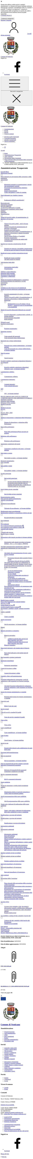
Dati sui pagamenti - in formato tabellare (15, 760)
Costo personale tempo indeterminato (14, 338)
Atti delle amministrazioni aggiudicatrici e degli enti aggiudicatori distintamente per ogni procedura (15, 547)
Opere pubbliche (5, 782)
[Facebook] (5, 147)
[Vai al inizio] (1, 996)
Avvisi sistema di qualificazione (16, 578)
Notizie (6, 1078)
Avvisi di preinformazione (15, 570)
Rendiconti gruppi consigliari (12, 258)
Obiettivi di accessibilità (10, 923)
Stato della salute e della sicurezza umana (15, 847)
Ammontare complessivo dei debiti (13, 771)
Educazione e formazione (11, 1062)
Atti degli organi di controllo (12, 259)
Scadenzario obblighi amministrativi (14, 200)
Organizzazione (5, 214)
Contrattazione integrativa (8, 379)
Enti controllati (5, 462)
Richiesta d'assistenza (10, 1121)
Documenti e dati (9, 1041)
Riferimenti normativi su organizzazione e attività (17, 184)
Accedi (3, 150)
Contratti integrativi (9, 384)
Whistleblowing (5, 929)
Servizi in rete (4, 743)
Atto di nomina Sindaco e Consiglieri (14, 236)
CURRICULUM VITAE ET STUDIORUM (13, 288)
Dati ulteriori (4, 926)
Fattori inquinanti (9, 837)
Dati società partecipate (10, 478)
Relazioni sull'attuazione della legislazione (16, 845)
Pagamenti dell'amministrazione (9, 752)
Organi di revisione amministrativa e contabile (13, 692)
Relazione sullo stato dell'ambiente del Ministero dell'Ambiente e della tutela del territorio (17, 849)
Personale (3, 284)
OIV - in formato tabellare (11, 393)
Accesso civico (5, 902)
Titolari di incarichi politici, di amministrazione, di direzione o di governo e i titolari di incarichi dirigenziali (18, 233)
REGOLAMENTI (6, 206)
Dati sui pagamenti (6, 756)
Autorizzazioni (8, 1069)
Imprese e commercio (10, 1052)
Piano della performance (7, 427)
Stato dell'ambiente (9, 836)
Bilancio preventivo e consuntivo (10, 630)
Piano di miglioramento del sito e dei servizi (16, 1131)
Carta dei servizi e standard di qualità (11, 712)
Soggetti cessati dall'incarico (12, 230)
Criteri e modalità (5, 612)
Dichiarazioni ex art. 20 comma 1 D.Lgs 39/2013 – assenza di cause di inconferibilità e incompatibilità (20, 305)
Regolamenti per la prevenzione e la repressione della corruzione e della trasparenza (17, 890)
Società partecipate (6, 473)
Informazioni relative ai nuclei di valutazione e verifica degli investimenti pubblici (17, 792)
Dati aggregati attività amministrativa (11, 498)
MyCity (4, 1157)
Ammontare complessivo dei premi (10, 444)
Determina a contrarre (14, 572)
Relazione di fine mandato (8, 275)
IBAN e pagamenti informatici (9, 774)
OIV (2, 389)
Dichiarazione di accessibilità (12, 1129)
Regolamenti (7, 922)
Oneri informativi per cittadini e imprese (12, 195)
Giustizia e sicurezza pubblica (12, 1063)
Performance (4, 414)
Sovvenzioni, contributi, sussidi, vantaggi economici (15, 608)
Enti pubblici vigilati (6, 466)
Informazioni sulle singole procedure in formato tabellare (16, 537)
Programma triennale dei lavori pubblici (19, 561)
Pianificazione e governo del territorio (11, 815)
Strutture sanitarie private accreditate (11, 853)
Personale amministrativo (11, 1039)
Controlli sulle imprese (7, 529)
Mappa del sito (5, 1154)
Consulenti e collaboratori (8, 276)
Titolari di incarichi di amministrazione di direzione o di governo (15, 227)
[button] (9, 129)
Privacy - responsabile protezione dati (11, 928)
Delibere (3, 211)
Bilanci (3, 627)
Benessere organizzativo (7, 461)
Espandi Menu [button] (5, 171)
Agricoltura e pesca (9, 1071)
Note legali (7, 1127)
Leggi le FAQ (8, 1117)
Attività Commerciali (10, 140)
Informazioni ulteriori (14, 584)
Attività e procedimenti (7, 500)
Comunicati (7, 1079)
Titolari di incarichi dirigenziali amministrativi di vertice (16, 289)
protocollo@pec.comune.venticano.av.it (15, 1114)
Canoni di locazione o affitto (8, 668)
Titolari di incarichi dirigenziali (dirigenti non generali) (16, 310)
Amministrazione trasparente (12, 1124)
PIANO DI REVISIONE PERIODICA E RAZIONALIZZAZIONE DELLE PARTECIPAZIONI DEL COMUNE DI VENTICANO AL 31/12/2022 (19, 484)
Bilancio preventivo (9, 635)
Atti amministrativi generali (11, 186)
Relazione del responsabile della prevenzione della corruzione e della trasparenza (18, 893)
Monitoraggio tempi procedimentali (10, 511)
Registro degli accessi (10, 913)
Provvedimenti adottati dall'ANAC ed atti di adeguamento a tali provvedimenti (16, 896)
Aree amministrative (9, 1033)
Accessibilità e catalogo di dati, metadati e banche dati (16, 915)
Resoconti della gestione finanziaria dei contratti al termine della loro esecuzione (18, 596)
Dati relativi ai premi (6, 453)
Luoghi (6, 1087)
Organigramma (8, 268)
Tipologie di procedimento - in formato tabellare (17, 508)
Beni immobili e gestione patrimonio (11, 657)
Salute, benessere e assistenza (12, 1068)
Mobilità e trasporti (9, 1059)
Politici (6, 1038)
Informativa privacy (9, 1126)
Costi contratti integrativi (11, 386)
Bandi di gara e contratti (7, 534)
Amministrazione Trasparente (13, 155)
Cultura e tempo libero (10, 1049)
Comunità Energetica (10, 138)
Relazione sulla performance (8, 436)
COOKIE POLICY (6, 15)
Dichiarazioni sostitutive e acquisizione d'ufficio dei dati (16, 513)
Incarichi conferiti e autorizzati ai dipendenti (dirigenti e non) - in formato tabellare (16, 368)
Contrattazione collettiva (7, 372)
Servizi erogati (5, 709)
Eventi (6, 1089)
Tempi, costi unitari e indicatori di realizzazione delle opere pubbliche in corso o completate (17, 811)
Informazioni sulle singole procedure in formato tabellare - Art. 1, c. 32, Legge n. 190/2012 (17, 542)
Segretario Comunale (6, 399)
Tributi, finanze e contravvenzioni (13, 1065)
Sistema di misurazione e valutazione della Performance (16, 417)
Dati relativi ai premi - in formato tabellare (15, 458)
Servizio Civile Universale (11, 137)
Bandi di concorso (6, 404)
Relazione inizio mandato (8, 273)
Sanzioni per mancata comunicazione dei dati (13, 244)
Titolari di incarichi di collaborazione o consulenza (15, 280)
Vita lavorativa (8, 1051)
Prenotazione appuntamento (12, 1118)
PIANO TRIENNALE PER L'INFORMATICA (14, 933)
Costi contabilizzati (6, 728)
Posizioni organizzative (10, 238)
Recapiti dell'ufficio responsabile (13, 517)
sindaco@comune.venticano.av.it (14, 1112)
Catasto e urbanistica (10, 1055)
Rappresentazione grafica (8, 497)
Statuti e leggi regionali (10, 191)
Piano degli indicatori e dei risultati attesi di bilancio (15, 648)
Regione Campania (6, 20)
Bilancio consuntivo (9, 645)
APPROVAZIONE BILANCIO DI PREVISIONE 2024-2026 (18, 642)
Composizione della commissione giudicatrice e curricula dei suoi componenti (17, 590)
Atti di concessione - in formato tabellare (15, 624)
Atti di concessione (6, 619)
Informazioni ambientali (7, 826)
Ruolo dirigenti (8, 319)
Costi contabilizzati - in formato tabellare (15, 732)
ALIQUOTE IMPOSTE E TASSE (10, 207)
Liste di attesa (4, 735)
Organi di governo (9, 1031)
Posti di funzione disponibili (12, 318)
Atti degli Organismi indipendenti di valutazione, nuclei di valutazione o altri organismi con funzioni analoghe (18, 687)
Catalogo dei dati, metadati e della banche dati (17, 920)
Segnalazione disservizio (11, 1120)
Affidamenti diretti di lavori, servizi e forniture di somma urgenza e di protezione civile (20, 581)
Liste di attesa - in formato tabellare (14, 740)
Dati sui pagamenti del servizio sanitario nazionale (14, 763)
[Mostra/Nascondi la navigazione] (15, 83)
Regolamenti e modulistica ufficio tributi (12, 209)
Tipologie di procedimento (8, 503)
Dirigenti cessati (5, 322)
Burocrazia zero (5, 203)
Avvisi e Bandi (12, 574)
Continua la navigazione (7, 18)
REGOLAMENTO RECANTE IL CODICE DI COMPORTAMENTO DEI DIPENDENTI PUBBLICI (16, 397)
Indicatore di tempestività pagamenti (11, 765)
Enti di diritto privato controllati (9, 489)
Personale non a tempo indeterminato (11, 341)
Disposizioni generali (6, 173)
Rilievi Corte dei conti (10, 706)
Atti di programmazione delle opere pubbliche (13, 796)
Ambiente (7, 1066)
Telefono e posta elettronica (8, 271)
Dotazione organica (6, 331)
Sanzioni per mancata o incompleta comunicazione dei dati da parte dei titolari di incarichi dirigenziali (18, 249)
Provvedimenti (5, 520)
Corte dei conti (5, 701)
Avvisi (6, 1081)
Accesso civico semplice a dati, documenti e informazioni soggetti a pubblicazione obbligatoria (18, 907)
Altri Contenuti (5, 931)
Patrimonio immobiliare (7, 660)
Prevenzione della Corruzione (13, 158)
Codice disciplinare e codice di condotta (15, 192)
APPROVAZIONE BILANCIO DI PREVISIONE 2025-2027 (18, 639)
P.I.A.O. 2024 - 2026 (6, 412)
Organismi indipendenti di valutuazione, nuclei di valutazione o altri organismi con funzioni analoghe (15, 680)
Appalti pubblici (8, 1054)
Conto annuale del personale (12, 336)
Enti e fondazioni (9, 1036)
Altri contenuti (9, 156)
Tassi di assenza (5, 353)
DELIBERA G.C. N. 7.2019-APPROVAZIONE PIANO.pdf (15, 986)
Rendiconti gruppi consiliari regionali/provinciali (14, 253)
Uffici (5, 1035)
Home (6, 153)
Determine (4, 212)
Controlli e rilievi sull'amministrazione (11, 676)
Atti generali (4, 180)
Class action (4, 720)
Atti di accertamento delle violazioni (14, 899)
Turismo (6, 1057)
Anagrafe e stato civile (10, 1048)
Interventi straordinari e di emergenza (11, 864)
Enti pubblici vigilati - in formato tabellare (15, 470)
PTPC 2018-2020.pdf (6, 966)
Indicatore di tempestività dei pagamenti (15, 770)
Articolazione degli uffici (8, 262)
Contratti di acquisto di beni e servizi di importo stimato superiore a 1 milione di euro (17, 593)
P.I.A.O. (3, 409)
